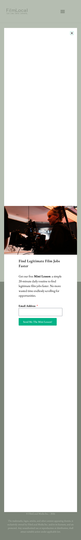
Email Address (27, 306)
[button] (71, 33)
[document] (40, 270)
